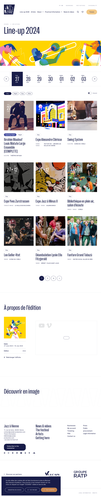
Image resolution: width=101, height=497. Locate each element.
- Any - (7, 93)
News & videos (69, 12)
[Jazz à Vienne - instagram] (8, 453)
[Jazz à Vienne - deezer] (29, 453)
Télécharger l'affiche (13, 357)
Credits (94, 493)
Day (22, 93)
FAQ (68, 433)
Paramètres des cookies (14, 490)
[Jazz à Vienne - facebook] (4, 453)
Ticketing (70, 431)
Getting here (43, 438)
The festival (42, 430)
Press (85, 426)
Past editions (80, 5)
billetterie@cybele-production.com (10, 437)
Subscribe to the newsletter (13, 447)
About (39, 12)
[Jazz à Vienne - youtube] (21, 453)
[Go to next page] (53, 278)
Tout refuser (33, 490)
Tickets (91, 12)
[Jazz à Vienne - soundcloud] (34, 453)
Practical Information (52, 12)
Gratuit (95, 93)
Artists (33, 12)
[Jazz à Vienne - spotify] (25, 453)
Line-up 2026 (24, 12)
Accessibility (92, 5)
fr (59, 5)
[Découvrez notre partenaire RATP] (80, 474)
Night (15, 93)
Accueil (6, 24)
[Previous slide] (6, 78)
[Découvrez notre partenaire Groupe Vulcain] (52, 474)
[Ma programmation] (82, 12)
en (62, 5)
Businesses (69, 5)
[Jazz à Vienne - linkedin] (17, 453)
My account (71, 428)
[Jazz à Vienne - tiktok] (13, 453)
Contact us (71, 436)
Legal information (89, 433)
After (29, 93)
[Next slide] (94, 78)
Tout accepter (50, 490)
